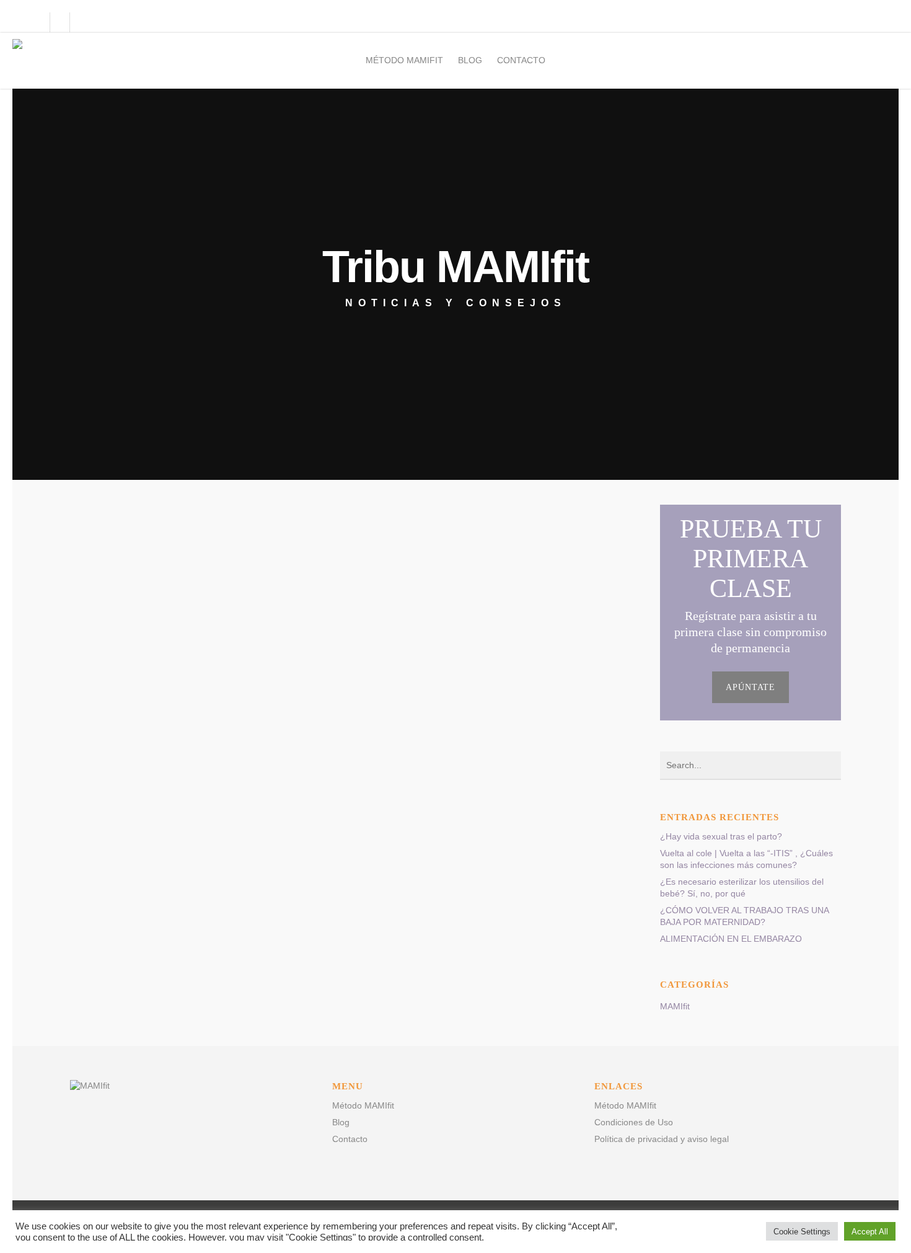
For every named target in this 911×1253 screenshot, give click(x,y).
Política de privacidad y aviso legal (661, 1139)
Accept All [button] (870, 1231)
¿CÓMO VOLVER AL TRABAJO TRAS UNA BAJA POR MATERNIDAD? (744, 916)
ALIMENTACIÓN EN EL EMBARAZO (731, 939)
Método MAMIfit (404, 60)
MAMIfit (675, 1006)
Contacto (521, 60)
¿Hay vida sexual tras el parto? (721, 836)
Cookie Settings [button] (801, 1231)
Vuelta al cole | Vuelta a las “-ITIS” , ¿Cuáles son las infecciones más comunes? (746, 859)
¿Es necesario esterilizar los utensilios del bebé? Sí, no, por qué (742, 887)
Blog (470, 60)
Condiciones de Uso (633, 1122)
